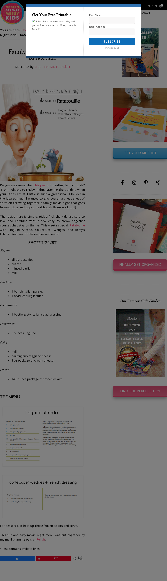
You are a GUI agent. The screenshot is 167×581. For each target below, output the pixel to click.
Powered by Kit (112, 47)
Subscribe (112, 41)
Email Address (97, 26)
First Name (95, 15)
